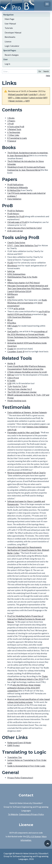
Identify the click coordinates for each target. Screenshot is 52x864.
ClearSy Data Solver (16, 242)
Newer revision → (17, 101)
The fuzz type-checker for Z (19, 389)
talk (25, 94)
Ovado (10, 348)
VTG (9, 300)
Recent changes (12, 55)
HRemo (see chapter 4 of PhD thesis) (23, 282)
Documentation (14, 369)
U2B (9, 383)
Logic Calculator (12, 46)
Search (46, 71)
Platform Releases (37, 366)
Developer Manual (13, 32)
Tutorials (9, 28)
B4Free (10, 375)
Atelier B (11, 363)
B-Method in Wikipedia (17, 187)
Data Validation (14, 199)
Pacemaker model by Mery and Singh (23, 432)
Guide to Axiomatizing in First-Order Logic (26, 766)
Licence (8, 41)
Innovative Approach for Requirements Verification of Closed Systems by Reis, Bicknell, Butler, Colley (28, 550)
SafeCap (11, 271)
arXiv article (19, 308)
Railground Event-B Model (19, 742)
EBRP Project (13, 745)
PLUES (10, 262)
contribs (32, 94)
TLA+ (9, 386)
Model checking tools (16, 400)
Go (40, 71)
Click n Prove (13, 378)
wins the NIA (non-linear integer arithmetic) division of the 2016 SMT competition (24, 688)
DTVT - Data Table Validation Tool (22, 245)
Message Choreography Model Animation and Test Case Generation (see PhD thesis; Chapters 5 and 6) (28, 288)
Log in (7, 64)
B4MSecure (12, 294)
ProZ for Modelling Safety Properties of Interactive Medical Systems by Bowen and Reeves (26, 619)
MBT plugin (12, 326)
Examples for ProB (15, 216)
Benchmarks (10, 37)
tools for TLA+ (19, 386)
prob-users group (15, 230)
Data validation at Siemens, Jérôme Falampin (27, 412)
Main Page (9, 19)
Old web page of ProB (17, 222)
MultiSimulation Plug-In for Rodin (22, 277)
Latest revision (36, 97)
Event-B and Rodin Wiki (17, 366)
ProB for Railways (15, 210)
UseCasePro (12, 331)
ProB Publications (15, 184)
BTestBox (11, 323)
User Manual (10, 23)
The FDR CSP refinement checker (22, 392)
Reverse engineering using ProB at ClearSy (26, 472)
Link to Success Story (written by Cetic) (24, 228)
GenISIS (10, 297)
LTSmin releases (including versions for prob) (27, 372)
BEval (10, 320)
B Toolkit (11, 380)
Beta (9, 280)
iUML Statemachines (16, 274)
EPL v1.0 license (33, 836)
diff (10, 97)
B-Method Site (13, 190)
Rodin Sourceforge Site (33, 369)
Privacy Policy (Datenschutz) (20, 777)
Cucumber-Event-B (15, 351)
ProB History (13, 213)
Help (48, 75)
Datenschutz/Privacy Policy (31, 814)
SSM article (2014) (23, 291)
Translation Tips (14, 757)
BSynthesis (12, 265)
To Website (13, 814)
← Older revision (20, 97)
